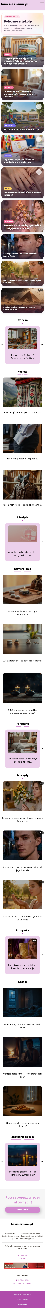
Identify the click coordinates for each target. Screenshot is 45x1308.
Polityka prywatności (22, 1294)
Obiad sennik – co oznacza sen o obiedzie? (22, 1125)
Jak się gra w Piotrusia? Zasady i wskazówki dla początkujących (22, 357)
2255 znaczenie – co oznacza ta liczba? (22, 660)
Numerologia (22, 569)
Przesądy (23, 775)
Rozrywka (22, 930)
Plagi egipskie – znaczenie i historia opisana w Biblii (19, 308)
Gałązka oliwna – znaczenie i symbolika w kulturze (22, 281)
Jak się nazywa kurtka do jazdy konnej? (22, 504)
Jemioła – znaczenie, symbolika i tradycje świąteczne (22, 227)
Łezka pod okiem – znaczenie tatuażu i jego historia (20, 255)
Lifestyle (22, 517)
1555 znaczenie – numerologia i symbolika (22, 613)
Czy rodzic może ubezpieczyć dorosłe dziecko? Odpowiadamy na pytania (22, 760)
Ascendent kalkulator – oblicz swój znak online (22, 554)
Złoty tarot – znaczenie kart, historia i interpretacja (22, 967)
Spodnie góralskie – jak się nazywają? (22, 412)
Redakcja (22, 1255)
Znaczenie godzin (22, 1137)
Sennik (22, 982)
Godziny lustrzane (22, 1283)
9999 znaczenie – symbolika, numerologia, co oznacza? (22, 711)
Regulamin (22, 1304)
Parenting (22, 724)
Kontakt (22, 1258)
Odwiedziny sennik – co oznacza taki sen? (22, 1026)
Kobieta (22, 371)
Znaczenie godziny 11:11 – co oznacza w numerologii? (22, 1173)
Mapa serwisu (22, 1299)
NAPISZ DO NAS (22, 1210)
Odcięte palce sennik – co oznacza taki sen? (22, 1075)
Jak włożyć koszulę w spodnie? (22, 458)
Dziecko (22, 320)
